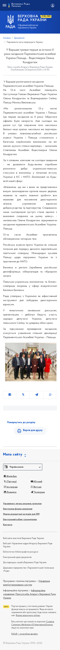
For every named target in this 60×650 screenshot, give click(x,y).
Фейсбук (11, 476)
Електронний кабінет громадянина (20, 519)
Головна (6, 38)
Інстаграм (12, 487)
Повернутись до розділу (21, 422)
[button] (22, 467)
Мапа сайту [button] (12, 454)
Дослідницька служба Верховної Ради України (24, 562)
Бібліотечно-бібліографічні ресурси (20, 552)
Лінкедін (11, 492)
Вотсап (37, 487)
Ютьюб (37, 481)
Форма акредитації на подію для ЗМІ (21, 514)
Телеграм (39, 492)
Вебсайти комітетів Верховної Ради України (23, 538)
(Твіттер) (11, 481)
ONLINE (46, 16)
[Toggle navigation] (4, 5)
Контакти (7, 525)
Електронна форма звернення (17, 509)
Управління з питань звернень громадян (22, 504)
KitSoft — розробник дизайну (24, 634)
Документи (19, 38)
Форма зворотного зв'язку (28, 615)
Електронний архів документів (17, 557)
